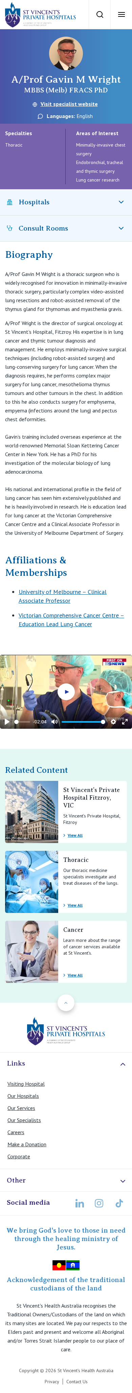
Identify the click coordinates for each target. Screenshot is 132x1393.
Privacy (52, 1382)
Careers (15, 1132)
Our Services (21, 1108)
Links (16, 1063)
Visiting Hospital (26, 1083)
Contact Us (77, 1382)
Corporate (18, 1156)
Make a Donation (26, 1144)
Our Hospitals (23, 1095)
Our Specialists (24, 1120)
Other (16, 1180)
